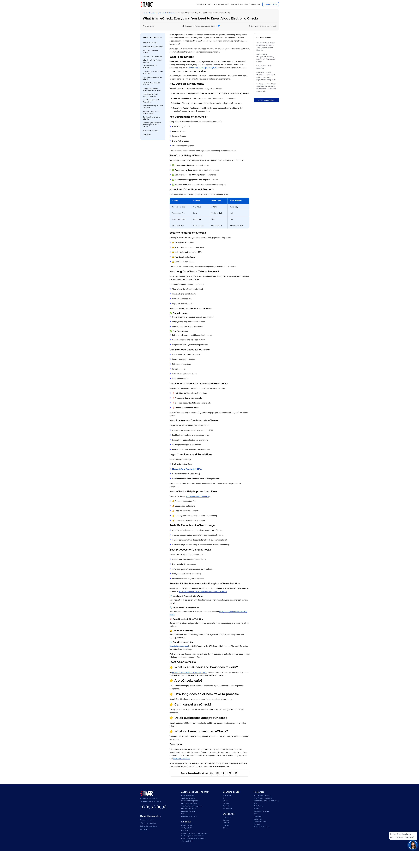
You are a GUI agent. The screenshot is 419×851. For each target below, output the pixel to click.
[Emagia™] (147, 793)
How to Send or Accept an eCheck (152, 78)
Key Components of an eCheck (151, 51)
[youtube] (159, 807)
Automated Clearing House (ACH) (203, 68)
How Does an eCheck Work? (153, 46)
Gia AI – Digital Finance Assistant (192, 836)
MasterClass (258, 819)
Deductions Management (189, 803)
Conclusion (147, 134)
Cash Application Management (191, 806)
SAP (224, 798)
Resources (222, 4)
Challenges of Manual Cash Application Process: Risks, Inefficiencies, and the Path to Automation (266, 87)
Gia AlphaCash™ (186, 828)
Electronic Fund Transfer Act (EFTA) (187, 469)
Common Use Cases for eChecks (151, 84)
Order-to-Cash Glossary (166, 13)
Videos (256, 814)
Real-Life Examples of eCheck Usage (150, 112)
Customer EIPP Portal (188, 808)
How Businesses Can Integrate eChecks (150, 95)
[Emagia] (146, 4)
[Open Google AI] (223, 773)
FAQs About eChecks (150, 130)
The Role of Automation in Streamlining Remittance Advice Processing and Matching (265, 46)
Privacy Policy (156, 801)
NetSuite (226, 803)
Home (145, 13)
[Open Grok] (229, 773)
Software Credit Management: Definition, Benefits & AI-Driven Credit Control (266, 57)
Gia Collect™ (185, 830)
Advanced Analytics (188, 811)
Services (233, 4)
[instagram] (164, 807)
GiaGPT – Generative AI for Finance (193, 838)
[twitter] (148, 807)
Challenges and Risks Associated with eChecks (152, 89)
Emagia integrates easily (180, 646)
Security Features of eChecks (150, 67)
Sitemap (225, 828)
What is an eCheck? (150, 43)
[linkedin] (153, 807)
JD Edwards (227, 795)
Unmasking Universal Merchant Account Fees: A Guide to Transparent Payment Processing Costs (266, 76)
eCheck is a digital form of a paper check (189, 672)
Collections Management (189, 801)
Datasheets (258, 816)
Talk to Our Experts (265, 100)
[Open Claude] (236, 773)
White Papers (258, 806)
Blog (255, 803)
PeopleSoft (227, 806)
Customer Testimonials (261, 827)
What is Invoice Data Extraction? (263, 67)
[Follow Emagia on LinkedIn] (219, 26)
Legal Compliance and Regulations (151, 101)
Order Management (188, 795)
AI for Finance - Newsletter (263, 798)
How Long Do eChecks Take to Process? (153, 72)
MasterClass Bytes (260, 821)
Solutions (211, 4)
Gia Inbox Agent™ (187, 825)
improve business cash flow (197, 496)
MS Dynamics (227, 808)
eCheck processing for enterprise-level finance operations (203, 591)
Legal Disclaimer (146, 801)
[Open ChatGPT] (211, 773)
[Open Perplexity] (217, 773)
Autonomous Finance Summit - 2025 (266, 801)
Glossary (257, 824)
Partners (226, 823)
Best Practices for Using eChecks (151, 118)
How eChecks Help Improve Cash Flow (153, 106)
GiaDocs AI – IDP (186, 841)
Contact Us (255, 4)
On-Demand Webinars (261, 811)
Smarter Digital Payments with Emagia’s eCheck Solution (152, 125)
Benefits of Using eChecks (152, 56)
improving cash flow (181, 758)
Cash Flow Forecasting (189, 816)
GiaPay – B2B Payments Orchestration (194, 833)
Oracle (225, 801)
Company (244, 4)
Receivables (185, 814)
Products (200, 4)
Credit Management (188, 798)
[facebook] (142, 807)
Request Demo (270, 4)
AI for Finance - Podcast (262, 795)
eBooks (256, 808)
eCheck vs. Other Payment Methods (152, 61)
